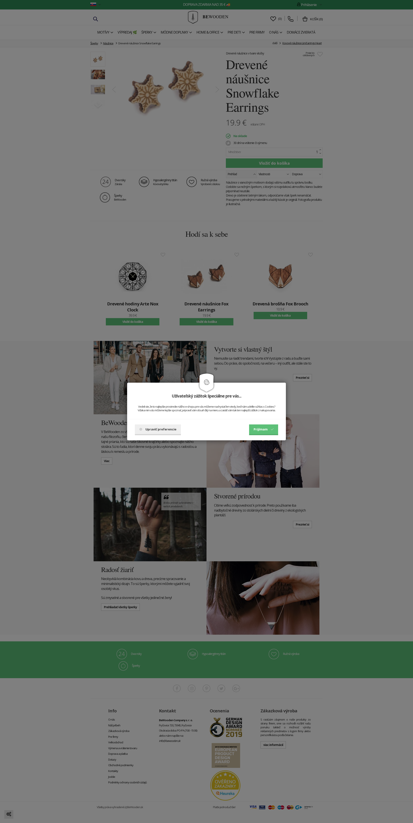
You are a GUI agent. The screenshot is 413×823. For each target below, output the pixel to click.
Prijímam (261, 429)
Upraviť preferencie (160, 429)
